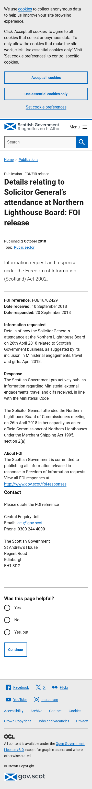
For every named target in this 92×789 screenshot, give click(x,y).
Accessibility (14, 711)
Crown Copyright (17, 721)
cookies (25, 9)
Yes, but (21, 632)
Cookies (75, 711)
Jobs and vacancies (53, 721)
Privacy (82, 721)
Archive (36, 711)
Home (9, 159)
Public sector (24, 247)
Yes (17, 607)
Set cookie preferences (46, 107)
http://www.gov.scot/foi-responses (35, 484)
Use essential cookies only (46, 94)
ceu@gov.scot (29, 522)
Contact (55, 711)
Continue (15, 650)
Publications (28, 159)
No (16, 619)
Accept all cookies (46, 78)
